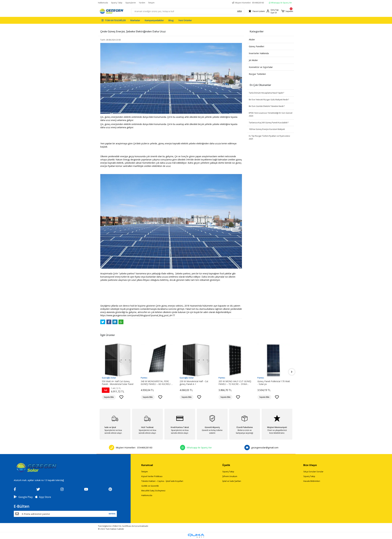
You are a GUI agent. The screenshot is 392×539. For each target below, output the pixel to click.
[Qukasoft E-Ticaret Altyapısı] (196, 536)
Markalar (135, 20)
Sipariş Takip (116, 2)
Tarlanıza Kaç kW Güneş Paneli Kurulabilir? (268, 122)
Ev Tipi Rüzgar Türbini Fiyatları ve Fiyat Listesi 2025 (269, 137)
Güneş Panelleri (256, 46)
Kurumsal (147, 465)
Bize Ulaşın (310, 465)
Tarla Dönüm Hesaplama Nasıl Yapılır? (266, 92)
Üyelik (226, 465)
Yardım (142, 2)
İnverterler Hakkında (259, 53)
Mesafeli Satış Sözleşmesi (153, 490)
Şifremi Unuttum (229, 476)
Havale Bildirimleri (311, 481)
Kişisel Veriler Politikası (151, 476)
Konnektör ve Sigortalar (261, 67)
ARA (239, 11)
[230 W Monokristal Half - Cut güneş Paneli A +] (196, 359)
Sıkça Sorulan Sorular (313, 471)
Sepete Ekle (109, 397)
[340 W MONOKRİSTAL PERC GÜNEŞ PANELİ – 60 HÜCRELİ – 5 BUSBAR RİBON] (157, 359)
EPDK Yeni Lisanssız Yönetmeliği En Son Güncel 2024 (270, 114)
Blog (171, 20)
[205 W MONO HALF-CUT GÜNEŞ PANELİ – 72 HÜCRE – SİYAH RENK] (235, 359)
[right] (291, 371)
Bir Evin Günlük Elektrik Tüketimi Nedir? (267, 106)
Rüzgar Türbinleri (257, 74)
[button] (287, 11)
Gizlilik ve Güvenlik (150, 485)
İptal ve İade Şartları (231, 481)
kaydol (112, 513)
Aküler (252, 39)
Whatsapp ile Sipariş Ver (281, 2)
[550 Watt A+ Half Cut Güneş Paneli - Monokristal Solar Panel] (118, 359)
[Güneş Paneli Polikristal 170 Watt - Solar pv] (273, 359)
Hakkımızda (103, 2)
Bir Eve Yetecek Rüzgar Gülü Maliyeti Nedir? (269, 99)
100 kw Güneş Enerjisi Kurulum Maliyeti (267, 129)
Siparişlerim (130, 2)
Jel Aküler (253, 60)
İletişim (151, 2)
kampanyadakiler (154, 20)
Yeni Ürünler (185, 20)
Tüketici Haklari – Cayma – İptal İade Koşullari (162, 481)
